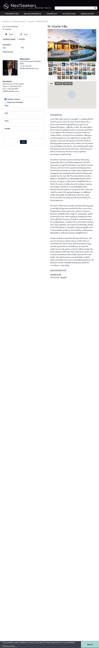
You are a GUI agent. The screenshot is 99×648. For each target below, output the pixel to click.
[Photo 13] (55, 69)
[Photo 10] (89, 64)
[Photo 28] (72, 73)
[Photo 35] (63, 77)
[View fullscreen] (94, 31)
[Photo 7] (76, 64)
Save (26, 34)
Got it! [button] (90, 644)
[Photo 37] (72, 77)
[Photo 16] (67, 69)
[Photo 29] (76, 73)
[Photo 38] (76, 77)
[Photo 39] (80, 77)
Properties (12, 14)
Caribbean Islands (18, 21)
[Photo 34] (59, 77)
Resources (87, 14)
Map (51, 83)
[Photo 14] (59, 69)
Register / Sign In (43, 8)
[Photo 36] (67, 77)
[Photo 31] (85, 73)
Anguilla (31, 21)
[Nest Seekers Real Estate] (18, 6)
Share (11, 34)
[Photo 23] (50, 73)
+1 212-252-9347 (12, 89)
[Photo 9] (85, 64)
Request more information (15, 102)
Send (23, 142)
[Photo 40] (85, 77)
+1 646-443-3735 (14, 86)
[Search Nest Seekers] (95, 8)
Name (6, 105)
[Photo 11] (93, 64)
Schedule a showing (13, 99)
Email (6, 113)
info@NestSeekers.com (11, 91)
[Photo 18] (76, 69)
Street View (67, 83)
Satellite (58, 83)
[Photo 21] (89, 69)
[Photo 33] (93, 73)
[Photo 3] (59, 64)
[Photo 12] (50, 69)
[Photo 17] (72, 69)
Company (52, 14)
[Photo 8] (80, 64)
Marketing (69, 14)
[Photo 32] (89, 73)
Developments (32, 14)
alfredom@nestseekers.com (29, 68)
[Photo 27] (67, 73)
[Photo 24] (55, 73)
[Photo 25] (59, 73)
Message (7, 128)
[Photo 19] (80, 69)
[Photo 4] (63, 64)
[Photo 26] (63, 73)
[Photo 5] (68, 64)
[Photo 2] (55, 64)
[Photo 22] (93, 69)
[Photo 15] (63, 69)
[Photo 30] (80, 73)
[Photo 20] (85, 69)
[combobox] (74, 8)
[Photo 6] (72, 64)
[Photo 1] (50, 64)
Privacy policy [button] (8, 646)
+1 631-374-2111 (26, 66)
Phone (7, 121)
